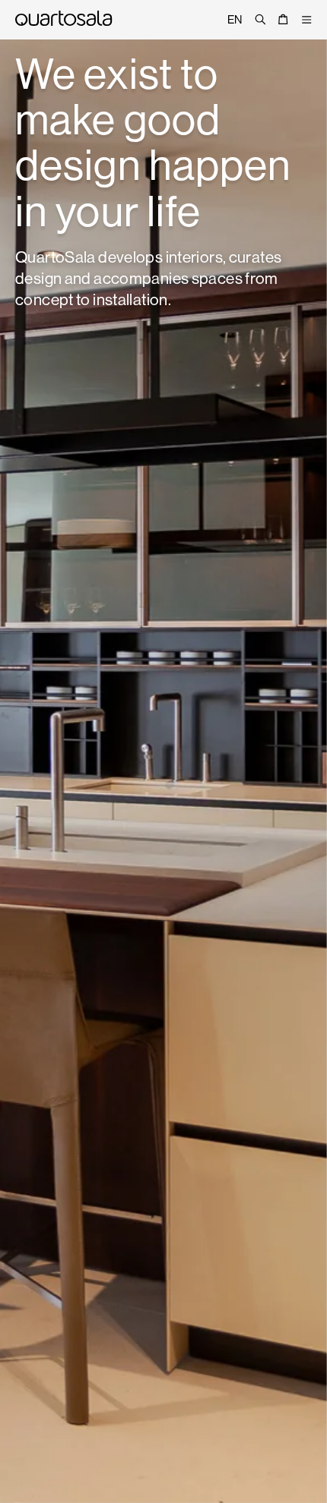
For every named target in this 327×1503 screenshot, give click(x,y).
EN (235, 19)
